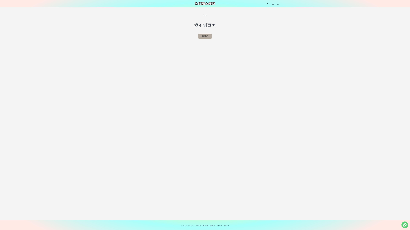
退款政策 (219, 226)
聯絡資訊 (198, 226)
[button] (268, 3)
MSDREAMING (189, 226)
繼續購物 (205, 36)
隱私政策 (226, 226)
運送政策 (205, 226)
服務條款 (212, 226)
